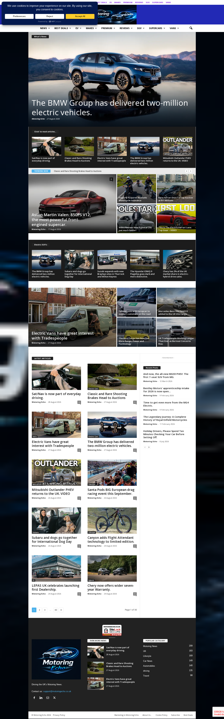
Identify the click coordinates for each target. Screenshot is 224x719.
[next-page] (149, 447)
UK (144, 651)
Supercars (157, 2)
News (43, 28)
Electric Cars (93, 436)
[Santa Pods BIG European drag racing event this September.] (112, 473)
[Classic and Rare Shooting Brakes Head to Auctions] (79, 146)
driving (146, 671)
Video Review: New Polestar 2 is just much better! (135, 229)
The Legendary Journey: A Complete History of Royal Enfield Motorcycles (165, 418)
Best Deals (101, 2)
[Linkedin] (183, 2)
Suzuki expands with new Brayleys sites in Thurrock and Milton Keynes (110, 274)
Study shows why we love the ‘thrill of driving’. (75, 171)
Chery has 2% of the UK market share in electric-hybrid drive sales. (176, 274)
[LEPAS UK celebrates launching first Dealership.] (56, 568)
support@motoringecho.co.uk (57, 691)
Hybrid (91, 580)
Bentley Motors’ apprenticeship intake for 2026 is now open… (166, 389)
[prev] (186, 171)
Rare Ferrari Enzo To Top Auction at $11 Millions (175, 199)
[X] (193, 2)
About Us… (147, 715)
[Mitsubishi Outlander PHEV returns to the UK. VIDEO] (112, 79)
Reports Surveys (39, 388)
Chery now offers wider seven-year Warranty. (111, 587)
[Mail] (188, 2)
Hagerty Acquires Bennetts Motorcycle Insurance (133, 199)
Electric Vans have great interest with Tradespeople (111, 159)
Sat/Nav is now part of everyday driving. (43, 159)
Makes (117, 2)
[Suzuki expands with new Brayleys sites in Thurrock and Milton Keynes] (112, 259)
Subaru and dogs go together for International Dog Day (78, 274)
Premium (127, 2)
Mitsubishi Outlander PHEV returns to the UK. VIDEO (108, 107)
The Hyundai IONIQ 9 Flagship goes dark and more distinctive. (142, 274)
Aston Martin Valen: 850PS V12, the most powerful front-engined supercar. (61, 219)
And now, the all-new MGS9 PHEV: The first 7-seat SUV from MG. (165, 375)
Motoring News (150, 646)
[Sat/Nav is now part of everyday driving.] (46, 146)
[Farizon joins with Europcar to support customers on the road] (136, 302)
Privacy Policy (59, 715)
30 (56, 610)
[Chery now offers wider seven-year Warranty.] (112, 568)
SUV (148, 2)
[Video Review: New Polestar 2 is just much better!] (136, 218)
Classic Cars (93, 388)
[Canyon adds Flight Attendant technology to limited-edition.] (112, 520)
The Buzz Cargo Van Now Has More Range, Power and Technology (134, 341)
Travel (146, 676)
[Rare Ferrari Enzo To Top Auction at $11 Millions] (176, 188)
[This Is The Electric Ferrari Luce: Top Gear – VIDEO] (176, 218)
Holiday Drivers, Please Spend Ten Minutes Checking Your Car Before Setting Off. (163, 434)
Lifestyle (91, 484)
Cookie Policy (161, 715)
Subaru (36, 532)
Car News (147, 661)
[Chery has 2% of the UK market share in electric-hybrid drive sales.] (178, 259)
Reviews (139, 2)
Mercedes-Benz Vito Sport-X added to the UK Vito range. (173, 312)
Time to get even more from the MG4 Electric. (166, 404)
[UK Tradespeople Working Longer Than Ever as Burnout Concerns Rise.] (176, 332)
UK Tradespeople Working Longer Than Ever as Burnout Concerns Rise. (176, 341)
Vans (168, 2)
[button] (190, 28)
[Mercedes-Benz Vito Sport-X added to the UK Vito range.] (176, 302)
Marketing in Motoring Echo (126, 715)
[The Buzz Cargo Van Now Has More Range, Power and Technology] (136, 332)
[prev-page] (145, 447)
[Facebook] (178, 2)
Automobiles (149, 666)
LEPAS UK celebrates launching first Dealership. (55, 587)
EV (111, 2)
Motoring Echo (38, 119)
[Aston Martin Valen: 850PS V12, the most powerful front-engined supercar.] (72, 203)
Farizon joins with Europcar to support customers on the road (135, 312)
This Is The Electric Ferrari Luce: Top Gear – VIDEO (175, 229)
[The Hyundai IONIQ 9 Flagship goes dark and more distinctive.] (145, 259)
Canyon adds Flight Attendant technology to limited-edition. (111, 540)
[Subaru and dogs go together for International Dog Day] (79, 259)
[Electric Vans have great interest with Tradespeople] (112, 146)
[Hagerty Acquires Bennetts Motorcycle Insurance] (136, 188)
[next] (190, 171)
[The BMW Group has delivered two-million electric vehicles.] (145, 146)
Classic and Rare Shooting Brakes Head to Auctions (78, 159)
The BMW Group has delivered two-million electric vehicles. (141, 161)
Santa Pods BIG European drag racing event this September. (111, 492)
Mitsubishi (37, 484)
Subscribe (175, 715)
